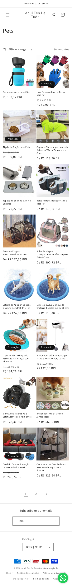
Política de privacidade (54, 573)
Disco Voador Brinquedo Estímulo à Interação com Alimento (16, 358)
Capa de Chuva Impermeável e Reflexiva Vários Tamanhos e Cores (52, 150)
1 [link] (25, 494)
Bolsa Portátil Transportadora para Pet (52, 202)
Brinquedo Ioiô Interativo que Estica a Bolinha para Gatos (52, 357)
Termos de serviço (21, 578)
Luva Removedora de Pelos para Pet (50, 93)
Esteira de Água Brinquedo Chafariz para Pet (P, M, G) (17, 306)
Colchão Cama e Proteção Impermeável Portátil (16, 466)
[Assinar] (55, 521)
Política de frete (41, 578)
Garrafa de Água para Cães (16, 92)
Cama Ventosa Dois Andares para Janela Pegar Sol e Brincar (51, 467)
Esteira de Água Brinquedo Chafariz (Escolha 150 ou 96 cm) (52, 306)
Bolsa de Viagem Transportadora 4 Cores (15, 253)
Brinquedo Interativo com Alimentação (50, 415)
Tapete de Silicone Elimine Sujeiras (17, 202)
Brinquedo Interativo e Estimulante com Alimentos (17, 415)
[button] (7, 15)
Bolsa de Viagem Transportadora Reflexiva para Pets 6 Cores (52, 254)
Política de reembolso (28, 573)
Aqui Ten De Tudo (30, 568)
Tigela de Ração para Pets (16, 147)
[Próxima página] (46, 494)
